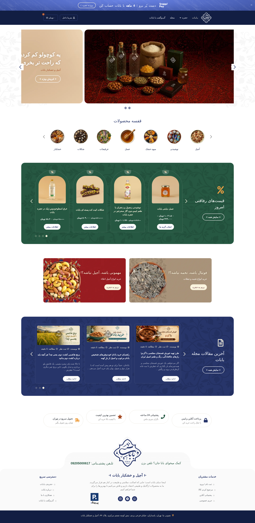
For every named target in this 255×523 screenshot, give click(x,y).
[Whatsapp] (134, 498)
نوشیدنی (174, 149)
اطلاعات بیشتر (128, 227)
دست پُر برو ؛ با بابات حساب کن (127, 5)
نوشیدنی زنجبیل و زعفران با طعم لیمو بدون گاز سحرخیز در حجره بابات (128, 211)
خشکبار (57, 149)
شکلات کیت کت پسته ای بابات (90, 210)
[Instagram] (120, 498)
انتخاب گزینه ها (165, 227)
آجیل (197, 149)
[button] (20, 67)
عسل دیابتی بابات (165, 209)
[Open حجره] (180, 17)
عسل (127, 149)
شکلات (80, 149)
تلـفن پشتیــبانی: (92, 463)
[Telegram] (127, 498)
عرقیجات (104, 149)
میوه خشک (151, 149)
